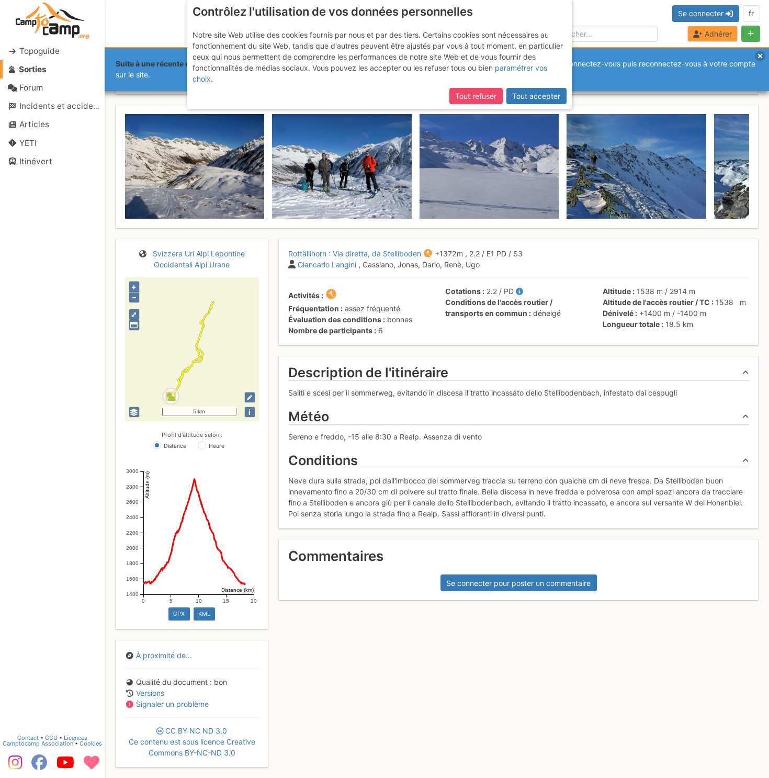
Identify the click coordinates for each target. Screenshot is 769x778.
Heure (216, 446)
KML (204, 613)
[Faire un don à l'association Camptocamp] (91, 766)
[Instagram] (13, 766)
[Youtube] (65, 766)
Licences (75, 737)
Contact (28, 737)
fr (751, 13)
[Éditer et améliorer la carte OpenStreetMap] (250, 397)
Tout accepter (536, 96)
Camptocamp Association (38, 743)
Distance (175, 446)
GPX (179, 613)
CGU (51, 737)
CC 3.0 (192, 741)
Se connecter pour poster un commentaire (518, 583)
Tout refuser (475, 96)
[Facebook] (39, 766)
